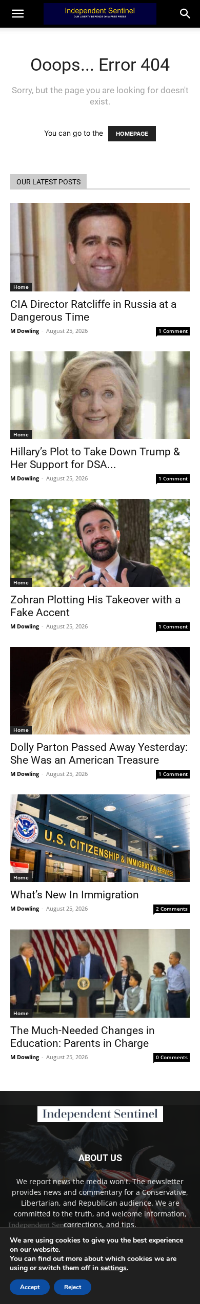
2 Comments (172, 908)
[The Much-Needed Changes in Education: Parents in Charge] (100, 973)
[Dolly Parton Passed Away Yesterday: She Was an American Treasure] (100, 690)
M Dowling (24, 330)
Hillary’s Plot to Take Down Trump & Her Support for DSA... (95, 458)
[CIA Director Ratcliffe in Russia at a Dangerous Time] (100, 247)
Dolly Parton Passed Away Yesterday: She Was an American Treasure (99, 753)
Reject (72, 1287)
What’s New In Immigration (74, 895)
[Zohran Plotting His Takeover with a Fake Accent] (100, 542)
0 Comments (172, 1057)
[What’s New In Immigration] (100, 838)
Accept (29, 1287)
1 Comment (173, 330)
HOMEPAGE (132, 133)
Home (21, 286)
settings (114, 1268)
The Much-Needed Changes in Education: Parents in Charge (82, 1036)
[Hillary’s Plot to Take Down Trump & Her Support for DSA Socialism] (100, 395)
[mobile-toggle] (17, 14)
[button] (185, 14)
